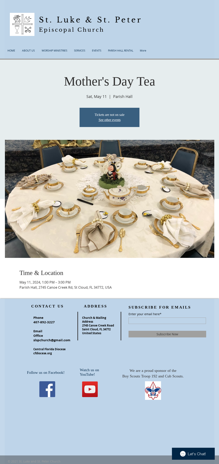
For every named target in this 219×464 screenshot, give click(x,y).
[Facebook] (47, 389)
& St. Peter (113, 19)
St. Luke (62, 19)
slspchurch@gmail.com (51, 340)
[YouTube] (90, 389)
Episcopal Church (71, 30)
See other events (110, 120)
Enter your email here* (145, 314)
